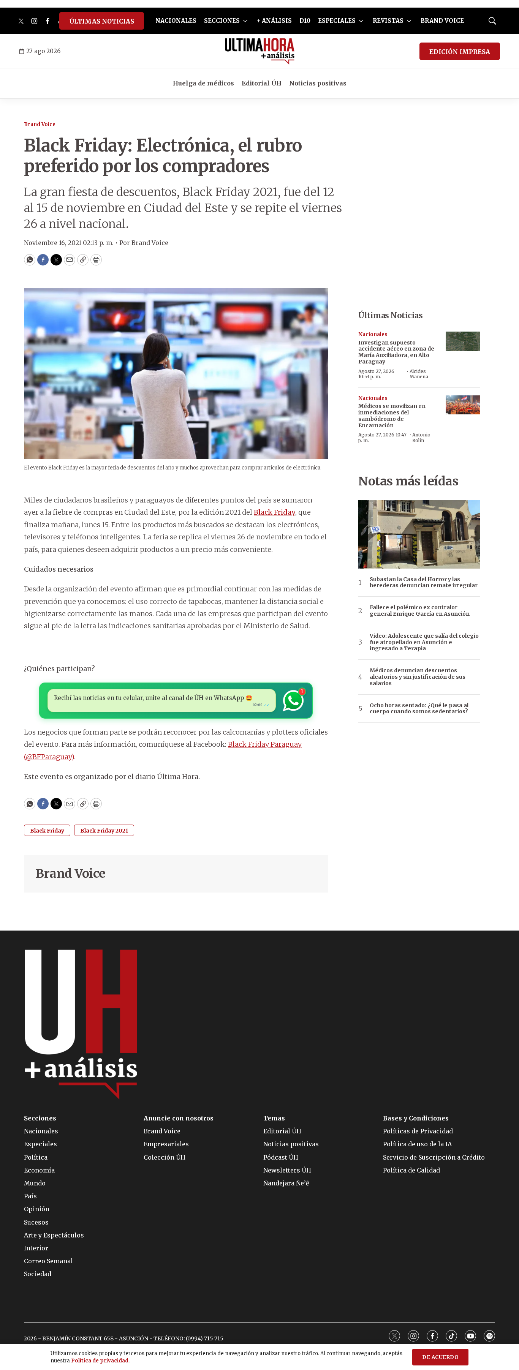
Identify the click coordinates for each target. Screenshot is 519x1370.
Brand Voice (39, 124)
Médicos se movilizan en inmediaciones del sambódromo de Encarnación (392, 415)
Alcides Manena (419, 373)
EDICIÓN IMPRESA (459, 51)
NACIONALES (175, 20)
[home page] (259, 51)
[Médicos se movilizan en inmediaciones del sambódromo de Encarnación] (463, 405)
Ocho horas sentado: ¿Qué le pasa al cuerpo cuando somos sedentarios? (419, 708)
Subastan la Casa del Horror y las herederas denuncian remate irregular (424, 582)
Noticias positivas (318, 83)
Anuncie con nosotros (179, 1118)
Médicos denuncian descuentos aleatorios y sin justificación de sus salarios (417, 676)
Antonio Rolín (421, 437)
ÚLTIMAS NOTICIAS (101, 21)
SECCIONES (222, 20)
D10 (304, 20)
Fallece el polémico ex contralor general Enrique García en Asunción (420, 610)
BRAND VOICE (442, 20)
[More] (245, 21)
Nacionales (373, 334)
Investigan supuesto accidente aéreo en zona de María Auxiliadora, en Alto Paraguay (396, 352)
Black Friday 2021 (104, 830)
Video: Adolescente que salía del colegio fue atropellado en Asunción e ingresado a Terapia (424, 642)
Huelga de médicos (203, 83)
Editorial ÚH (262, 83)
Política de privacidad (99, 1360)
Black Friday (274, 512)
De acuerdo (440, 1357)
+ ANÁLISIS (274, 20)
